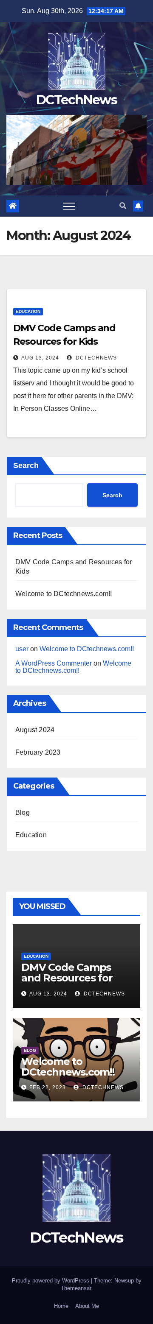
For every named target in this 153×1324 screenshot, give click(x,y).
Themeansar (76, 1288)
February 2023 (38, 752)
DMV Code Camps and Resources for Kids (67, 978)
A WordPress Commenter (53, 663)
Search (26, 465)
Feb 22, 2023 (47, 1087)
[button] (122, 205)
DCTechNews (76, 100)
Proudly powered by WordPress (51, 1280)
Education (28, 311)
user (21, 648)
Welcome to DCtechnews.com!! (63, 593)
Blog (22, 812)
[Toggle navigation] (69, 206)
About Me (87, 1306)
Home (61, 1306)
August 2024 (34, 729)
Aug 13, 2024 (40, 358)
